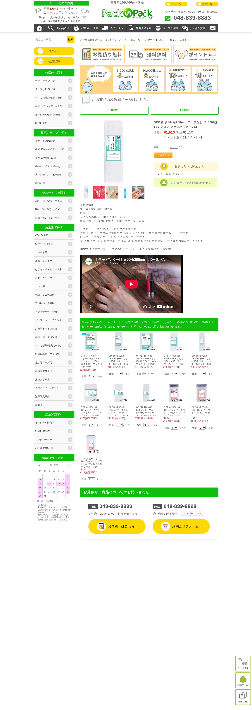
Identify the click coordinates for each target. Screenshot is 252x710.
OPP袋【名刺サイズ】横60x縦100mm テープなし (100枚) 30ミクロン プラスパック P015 (91, 361)
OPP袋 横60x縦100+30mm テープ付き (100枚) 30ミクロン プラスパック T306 (174, 412)
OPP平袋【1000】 (155, 40)
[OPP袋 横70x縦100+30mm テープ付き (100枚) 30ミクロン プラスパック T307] (201, 400)
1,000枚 (184, 110)
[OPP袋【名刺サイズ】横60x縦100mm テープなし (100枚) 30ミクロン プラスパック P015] (91, 349)
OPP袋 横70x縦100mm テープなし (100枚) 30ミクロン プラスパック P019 (146, 360)
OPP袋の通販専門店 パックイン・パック (103, 40)
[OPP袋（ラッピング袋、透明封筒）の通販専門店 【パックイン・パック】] (127, 18)
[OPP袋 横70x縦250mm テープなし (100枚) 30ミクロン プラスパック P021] (201, 349)
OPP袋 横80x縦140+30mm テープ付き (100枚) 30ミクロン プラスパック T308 (91, 463)
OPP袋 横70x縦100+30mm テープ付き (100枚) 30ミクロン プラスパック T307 (202, 412)
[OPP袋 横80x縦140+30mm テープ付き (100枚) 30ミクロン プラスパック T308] (91, 451)
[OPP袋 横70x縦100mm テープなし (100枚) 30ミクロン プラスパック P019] (146, 349)
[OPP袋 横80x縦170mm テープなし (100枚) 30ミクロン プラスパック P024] (118, 400)
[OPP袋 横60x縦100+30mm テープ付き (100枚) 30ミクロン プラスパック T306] (174, 400)
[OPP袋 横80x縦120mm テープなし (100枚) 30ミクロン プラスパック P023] (91, 400)
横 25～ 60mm (178, 40)
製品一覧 (136, 40)
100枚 (114, 110)
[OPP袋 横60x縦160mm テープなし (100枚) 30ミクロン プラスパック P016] (118, 349)
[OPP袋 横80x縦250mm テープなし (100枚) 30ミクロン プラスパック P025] (146, 400)
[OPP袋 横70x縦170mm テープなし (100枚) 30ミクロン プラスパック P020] (174, 349)
